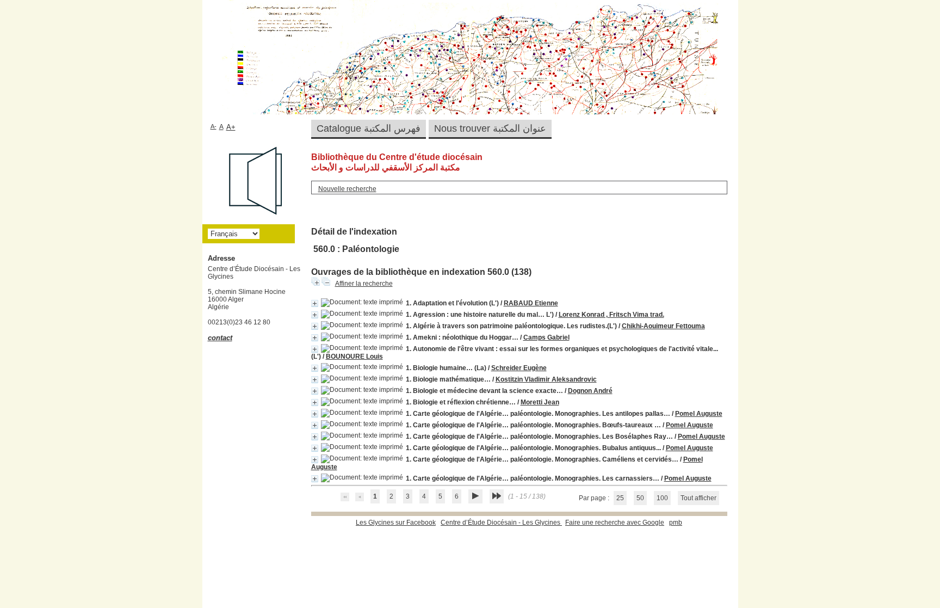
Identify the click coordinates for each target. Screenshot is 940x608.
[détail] (314, 303)
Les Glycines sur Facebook (396, 522)
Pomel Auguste (698, 413)
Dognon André (590, 391)
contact (220, 338)
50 (640, 498)
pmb (675, 522)
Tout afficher (698, 498)
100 (662, 498)
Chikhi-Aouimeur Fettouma (663, 326)
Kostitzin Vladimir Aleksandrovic (546, 379)
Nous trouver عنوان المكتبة (490, 128)
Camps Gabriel (546, 337)
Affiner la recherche (364, 283)
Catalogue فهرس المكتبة (368, 128)
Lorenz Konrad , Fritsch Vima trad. (611, 314)
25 (620, 498)
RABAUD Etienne (531, 303)
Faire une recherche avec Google (614, 522)
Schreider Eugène (519, 368)
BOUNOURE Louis (354, 356)
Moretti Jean (540, 402)
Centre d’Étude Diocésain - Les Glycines (501, 522)
